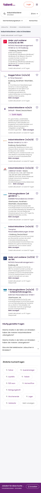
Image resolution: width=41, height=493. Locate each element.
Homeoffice (29, 383)
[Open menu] (37, 4)
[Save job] (37, 40)
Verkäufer (12, 403)
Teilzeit (26, 377)
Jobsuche (4, 27)
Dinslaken (13, 27)
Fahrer (10, 370)
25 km (33, 14)
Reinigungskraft (14, 390)
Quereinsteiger (29, 370)
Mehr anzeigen (13, 65)
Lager (30, 396)
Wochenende (13, 396)
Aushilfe (11, 377)
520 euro (11, 383)
